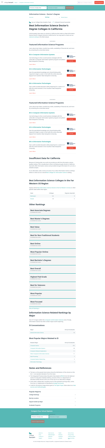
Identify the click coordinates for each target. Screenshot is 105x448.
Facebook (60, 436)
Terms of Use (71, 433)
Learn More (32, 64)
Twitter (59, 433)
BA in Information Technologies (40, 83)
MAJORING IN (52, 414)
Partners (50, 438)
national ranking (33, 37)
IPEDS (62, 376)
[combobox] (84, 2)
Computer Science (34, 345)
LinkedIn (60, 438)
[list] (52, 17)
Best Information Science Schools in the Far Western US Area (54, 188)
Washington (33, 196)
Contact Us (41, 436)
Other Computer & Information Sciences (39, 353)
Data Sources (51, 433)
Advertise (50, 436)
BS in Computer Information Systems (42, 55)
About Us (41, 433)
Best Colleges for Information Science (56, 172)
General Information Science (37, 332)
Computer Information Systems (37, 348)
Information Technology (36, 362)
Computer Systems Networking (37, 359)
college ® (8, 2)
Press (40, 434)
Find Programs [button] (99, 2)
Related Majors (64, 17)
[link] (52, 17)
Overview (31, 17)
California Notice (71, 436)
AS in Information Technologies (40, 69)
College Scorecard (58, 383)
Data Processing (34, 356)
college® (32, 436)
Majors (16, 2)
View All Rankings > (34, 308)
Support (40, 438)
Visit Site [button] (71, 61)
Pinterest (60, 434)
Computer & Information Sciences (26, 2)
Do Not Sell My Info (71, 438)
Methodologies (51, 434)
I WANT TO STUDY (35, 414)
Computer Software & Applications (38, 351)
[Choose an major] (56, 7)
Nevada (32, 198)
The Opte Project (59, 385)
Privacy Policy (71, 434)
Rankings (47, 17)
